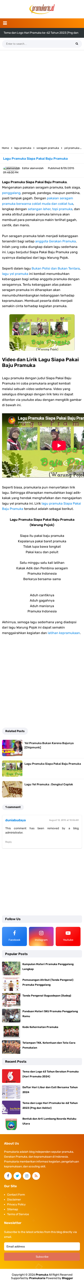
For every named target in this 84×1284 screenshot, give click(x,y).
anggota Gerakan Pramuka (55, 241)
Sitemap (12, 1209)
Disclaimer (14, 1199)
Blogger (67, 1278)
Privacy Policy (16, 1204)
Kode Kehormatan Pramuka (40, 1027)
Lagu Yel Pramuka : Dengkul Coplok (48, 784)
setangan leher (39, 209)
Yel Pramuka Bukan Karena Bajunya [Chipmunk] (49, 745)
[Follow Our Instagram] (27, 1176)
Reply (8, 841)
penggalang (11, 193)
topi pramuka (62, 209)
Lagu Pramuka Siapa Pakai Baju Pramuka (52, 764)
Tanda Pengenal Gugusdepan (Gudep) (46, 995)
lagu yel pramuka (15, 274)
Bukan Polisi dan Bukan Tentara (56, 268)
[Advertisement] (42, 97)
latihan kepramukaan (64, 633)
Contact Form (16, 1194)
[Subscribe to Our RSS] (36, 1176)
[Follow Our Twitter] (17, 1176)
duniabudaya (15, 820)
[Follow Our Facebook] (8, 1176)
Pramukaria (37, 1278)
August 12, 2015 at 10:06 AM (64, 820)
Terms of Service (18, 1214)
